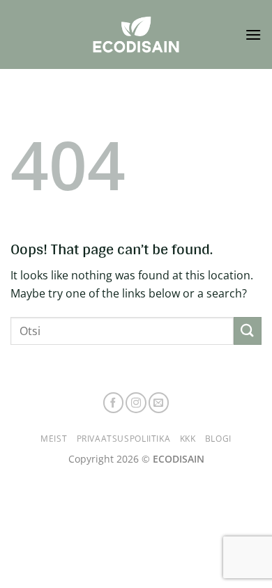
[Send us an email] (159, 402)
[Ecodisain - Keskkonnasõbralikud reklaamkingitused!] (136, 34)
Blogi (218, 438)
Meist (53, 438)
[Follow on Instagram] (136, 402)
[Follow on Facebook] (113, 402)
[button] (253, 34)
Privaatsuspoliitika (124, 438)
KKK (188, 438)
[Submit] (248, 330)
